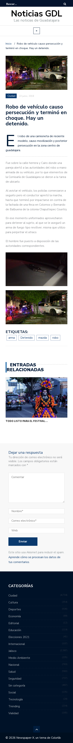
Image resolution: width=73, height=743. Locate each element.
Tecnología (15, 699)
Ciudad (11, 96)
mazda (42, 338)
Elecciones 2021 (18, 637)
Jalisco (12, 651)
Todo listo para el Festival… (27, 421)
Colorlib (56, 738)
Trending (14, 706)
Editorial (13, 623)
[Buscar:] (18, 4)
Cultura (13, 602)
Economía (14, 616)
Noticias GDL (36, 13)
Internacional (16, 644)
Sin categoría (16, 685)
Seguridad (14, 679)
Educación (14, 630)
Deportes (14, 609)
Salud (12, 672)
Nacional (13, 665)
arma (11, 338)
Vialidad (13, 713)
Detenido (26, 338)
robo (55, 338)
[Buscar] (65, 4)
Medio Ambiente (19, 658)
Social (12, 692)
